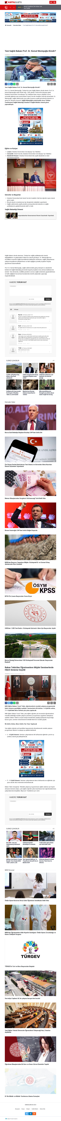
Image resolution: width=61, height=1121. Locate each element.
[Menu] (51, 2)
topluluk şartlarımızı (21, 303)
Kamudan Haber (17, 25)
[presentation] (10, 7)
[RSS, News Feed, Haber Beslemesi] (34, 1113)
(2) (25, 329)
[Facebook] (6, 84)
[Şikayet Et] (49, 321)
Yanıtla (20, 321)
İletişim (28, 1109)
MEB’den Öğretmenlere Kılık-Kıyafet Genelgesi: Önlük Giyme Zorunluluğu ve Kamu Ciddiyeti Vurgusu (34, 7)
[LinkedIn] (11, 84)
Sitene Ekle (42, 1109)
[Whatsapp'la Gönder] (14, 84)
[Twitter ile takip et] (27, 1113)
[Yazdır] (17, 84)
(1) (25, 321)
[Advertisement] (30, 38)
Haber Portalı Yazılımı (12, 1118)
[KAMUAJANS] (13, 2)
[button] (48, 84)
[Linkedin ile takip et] (30, 1113)
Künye (23, 1109)
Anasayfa (9, 25)
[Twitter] (9, 84)
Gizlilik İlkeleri (35, 1109)
